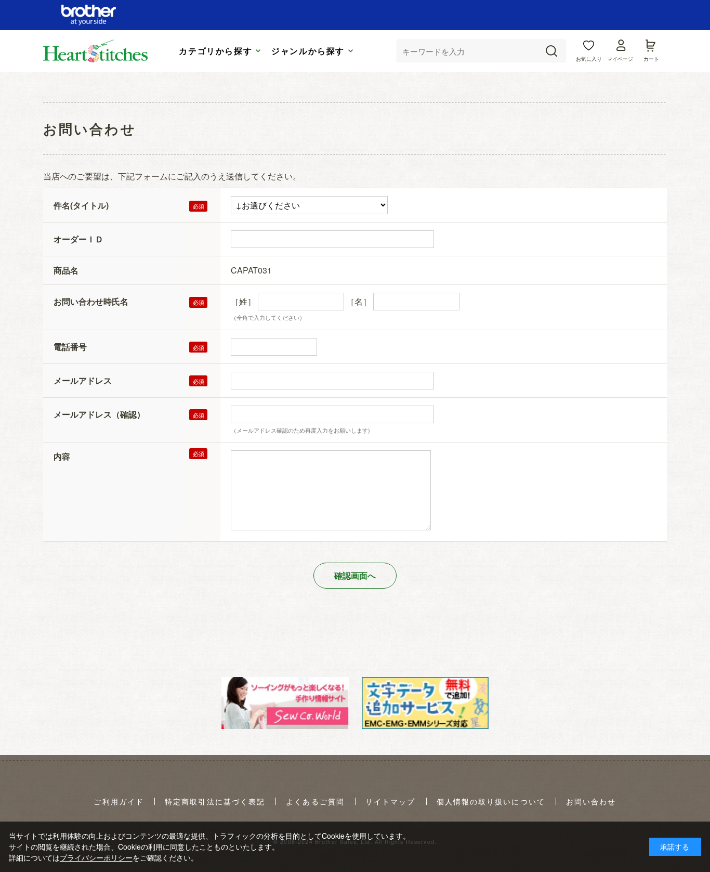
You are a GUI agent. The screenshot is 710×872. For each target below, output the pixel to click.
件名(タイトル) (81, 205)
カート (651, 58)
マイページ (620, 58)
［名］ (358, 301)
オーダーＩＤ (78, 239)
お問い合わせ (591, 802)
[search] (551, 51)
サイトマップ (390, 802)
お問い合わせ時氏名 (91, 301)
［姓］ (243, 301)
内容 (62, 456)
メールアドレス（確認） (99, 414)
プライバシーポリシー (96, 857)
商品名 (66, 270)
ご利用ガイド (119, 802)
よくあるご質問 (315, 802)
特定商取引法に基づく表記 (215, 802)
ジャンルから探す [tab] (308, 51)
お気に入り (589, 58)
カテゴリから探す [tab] (215, 51)
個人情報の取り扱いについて (491, 802)
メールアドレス (83, 380)
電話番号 (70, 347)
